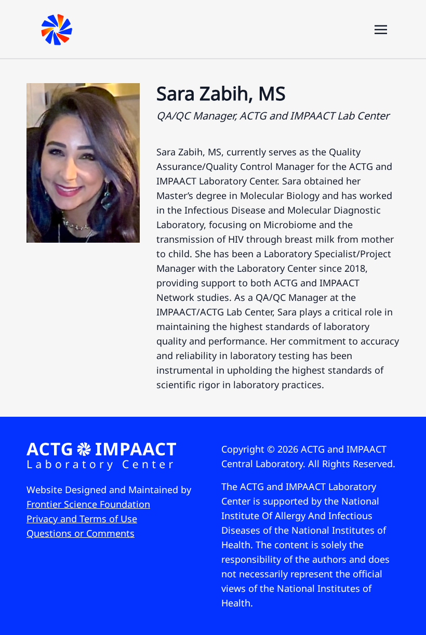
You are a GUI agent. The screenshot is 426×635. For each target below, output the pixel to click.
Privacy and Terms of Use (81, 518)
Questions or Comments (80, 533)
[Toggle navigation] (381, 28)
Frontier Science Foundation (88, 504)
